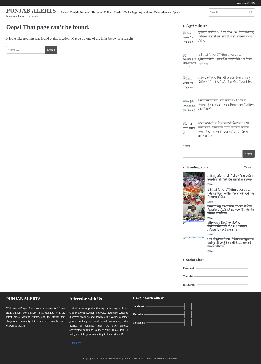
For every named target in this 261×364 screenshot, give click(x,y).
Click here (75, 342)
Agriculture (146, 12)
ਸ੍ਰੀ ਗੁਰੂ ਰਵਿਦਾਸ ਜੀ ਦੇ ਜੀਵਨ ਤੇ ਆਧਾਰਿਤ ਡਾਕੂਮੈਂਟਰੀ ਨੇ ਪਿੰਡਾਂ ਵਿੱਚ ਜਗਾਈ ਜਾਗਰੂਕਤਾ (230, 177)
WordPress (171, 358)
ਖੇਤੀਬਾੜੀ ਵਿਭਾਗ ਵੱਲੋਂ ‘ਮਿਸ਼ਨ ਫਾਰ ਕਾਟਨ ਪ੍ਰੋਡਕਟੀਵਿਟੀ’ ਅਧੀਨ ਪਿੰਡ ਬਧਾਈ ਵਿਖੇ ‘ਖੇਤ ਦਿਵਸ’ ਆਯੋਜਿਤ (230, 193)
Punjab (74, 12)
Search (187, 145)
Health (118, 12)
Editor (210, 184)
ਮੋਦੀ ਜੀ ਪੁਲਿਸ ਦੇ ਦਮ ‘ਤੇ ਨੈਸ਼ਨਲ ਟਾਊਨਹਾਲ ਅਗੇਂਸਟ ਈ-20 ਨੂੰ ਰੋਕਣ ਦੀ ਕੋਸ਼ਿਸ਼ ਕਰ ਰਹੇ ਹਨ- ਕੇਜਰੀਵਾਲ (230, 243)
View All (248, 167)
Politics (108, 12)
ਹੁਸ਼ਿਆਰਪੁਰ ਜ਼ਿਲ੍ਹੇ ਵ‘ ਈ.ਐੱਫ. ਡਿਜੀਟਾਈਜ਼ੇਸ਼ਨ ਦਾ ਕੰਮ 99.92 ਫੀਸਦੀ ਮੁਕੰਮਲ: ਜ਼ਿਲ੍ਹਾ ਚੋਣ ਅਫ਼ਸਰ (227, 226)
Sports (176, 12)
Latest (65, 12)
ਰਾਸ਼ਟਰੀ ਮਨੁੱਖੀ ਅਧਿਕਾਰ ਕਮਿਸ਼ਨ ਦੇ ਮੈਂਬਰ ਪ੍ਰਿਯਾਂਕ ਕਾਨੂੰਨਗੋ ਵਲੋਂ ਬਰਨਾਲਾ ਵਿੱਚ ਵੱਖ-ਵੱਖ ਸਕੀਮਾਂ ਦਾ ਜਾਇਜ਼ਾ (230, 210)
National (85, 12)
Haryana (97, 12)
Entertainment (162, 12)
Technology (130, 12)
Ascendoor (146, 358)
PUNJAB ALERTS (31, 10)
